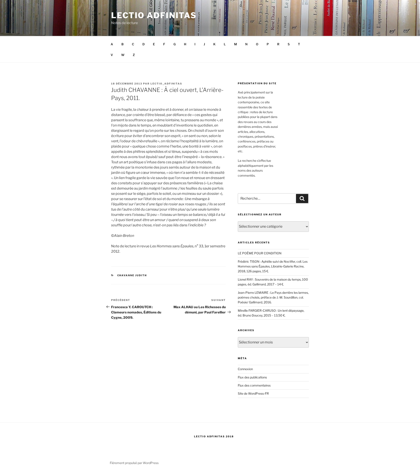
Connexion (245, 369)
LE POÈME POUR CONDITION (260, 253)
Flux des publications (252, 377)
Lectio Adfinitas (154, 15)
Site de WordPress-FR (253, 393)
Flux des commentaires (254, 385)
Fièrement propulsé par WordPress (134, 463)
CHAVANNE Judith (132, 275)
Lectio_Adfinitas (166, 83)
